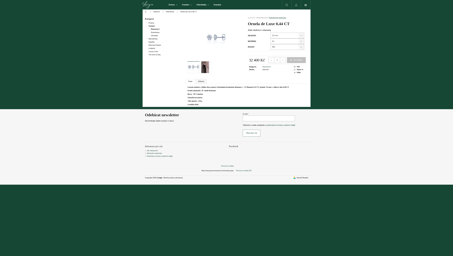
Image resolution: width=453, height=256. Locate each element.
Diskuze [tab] (201, 81)
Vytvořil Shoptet (302, 178)
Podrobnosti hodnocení (277, 18)
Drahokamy (155, 32)
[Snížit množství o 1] (271, 60)
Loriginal (152, 48)
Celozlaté (154, 36)
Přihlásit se (251, 133)
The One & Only (155, 55)
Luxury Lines (153, 51)
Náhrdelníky (153, 39)
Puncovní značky (227, 166)
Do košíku (298, 60)
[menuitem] (173, 4)
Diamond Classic (155, 45)
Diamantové (155, 29)
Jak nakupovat (152, 150)
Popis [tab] (190, 81)
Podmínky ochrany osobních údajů (160, 156)
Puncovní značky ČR (244, 170)
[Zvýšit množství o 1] (283, 60)
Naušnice (152, 26)
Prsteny (151, 23)
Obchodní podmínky (154, 153)
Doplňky (152, 42)
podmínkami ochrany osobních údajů (281, 125)
